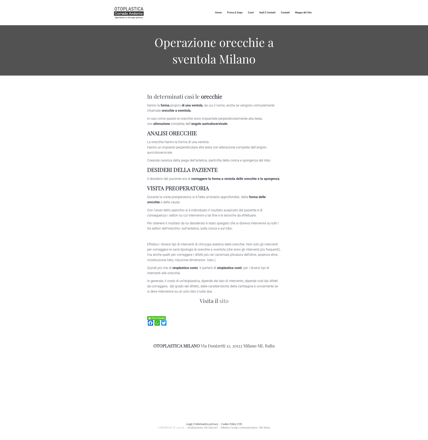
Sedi (150, 310)
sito (224, 300)
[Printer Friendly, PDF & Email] (156, 318)
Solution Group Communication (239, 427)
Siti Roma (264, 427)
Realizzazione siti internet (203, 427)
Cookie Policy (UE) (231, 424)
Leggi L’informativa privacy (202, 424)
